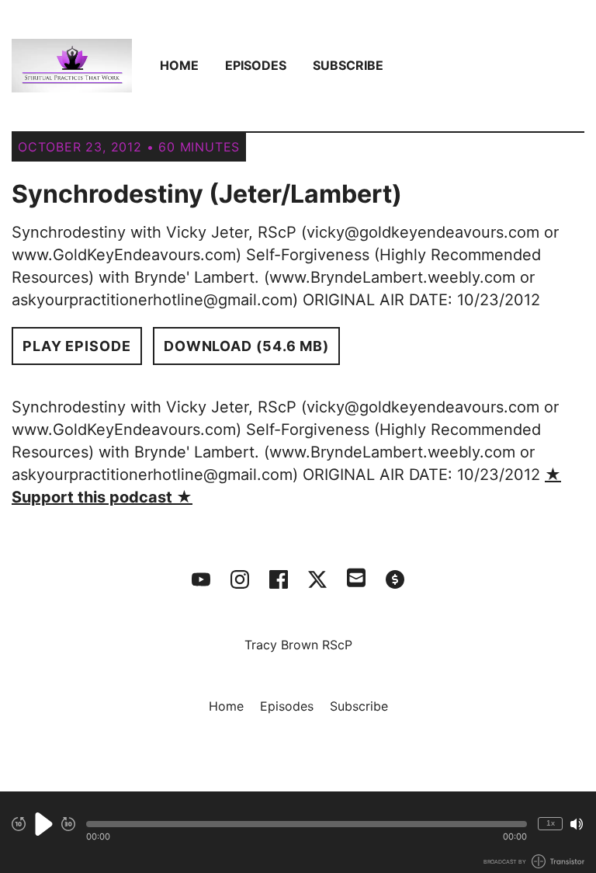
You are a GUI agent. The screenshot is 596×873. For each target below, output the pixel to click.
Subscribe (348, 65)
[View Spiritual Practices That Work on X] (317, 579)
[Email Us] (356, 576)
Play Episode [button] (77, 346)
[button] (306, 824)
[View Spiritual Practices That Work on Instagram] (239, 579)
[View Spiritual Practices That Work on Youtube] (201, 579)
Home (179, 65)
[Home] (72, 65)
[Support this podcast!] (395, 579)
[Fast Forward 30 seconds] (68, 824)
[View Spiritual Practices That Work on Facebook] (278, 579)
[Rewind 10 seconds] (19, 824)
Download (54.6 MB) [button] (246, 346)
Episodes (255, 65)
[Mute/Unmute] (576, 824)
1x (550, 823)
